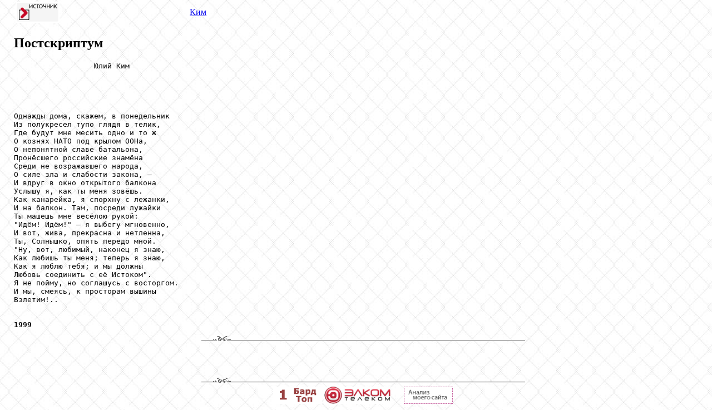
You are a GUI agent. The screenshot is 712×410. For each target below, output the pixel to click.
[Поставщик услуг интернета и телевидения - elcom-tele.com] (357, 401)
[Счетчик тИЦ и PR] (428, 401)
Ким (198, 12)
